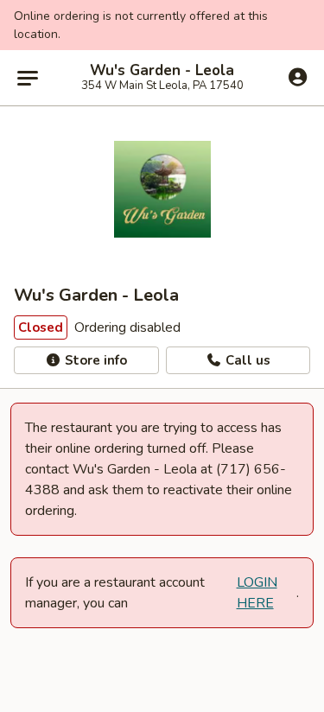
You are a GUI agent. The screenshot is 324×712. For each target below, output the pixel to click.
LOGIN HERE (257, 593)
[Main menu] (27, 77)
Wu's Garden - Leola (162, 70)
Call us (246, 360)
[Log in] (297, 77)
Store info (94, 360)
